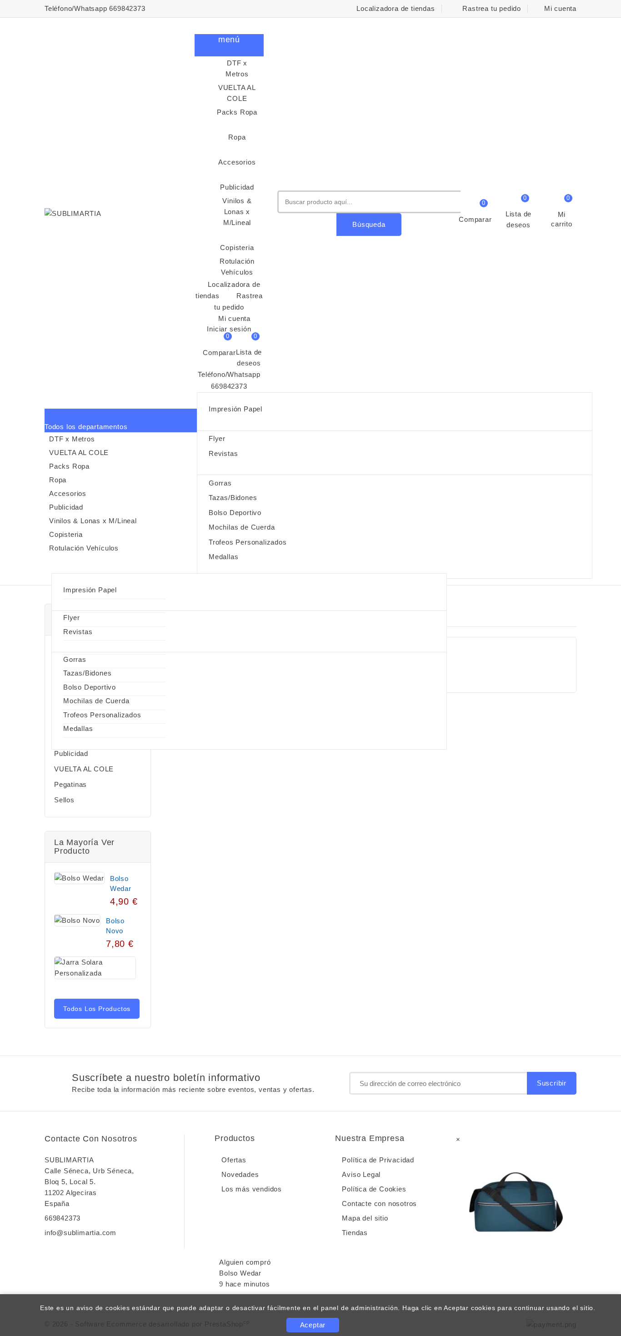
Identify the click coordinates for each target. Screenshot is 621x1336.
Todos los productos (96, 1008)
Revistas (223, 453)
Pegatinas (70, 784)
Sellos (64, 800)
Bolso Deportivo (235, 512)
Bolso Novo (115, 926)
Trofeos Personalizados (248, 542)
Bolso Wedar (120, 883)
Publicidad (237, 180)
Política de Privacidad (378, 1160)
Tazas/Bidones (233, 497)
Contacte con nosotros (91, 1138)
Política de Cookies (374, 1189)
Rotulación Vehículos (237, 266)
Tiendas (355, 1232)
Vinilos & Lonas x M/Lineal (236, 211)
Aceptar (313, 1325)
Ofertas (233, 1160)
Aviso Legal (361, 1174)
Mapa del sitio (365, 1218)
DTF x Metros (237, 68)
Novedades (240, 1174)
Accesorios (236, 155)
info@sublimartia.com (80, 1232)
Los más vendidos (251, 1189)
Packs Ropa (237, 112)
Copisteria (237, 241)
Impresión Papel (235, 409)
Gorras (220, 483)
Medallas (223, 556)
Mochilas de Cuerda (242, 527)
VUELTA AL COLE (237, 93)
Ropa (240, 130)
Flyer (217, 438)
